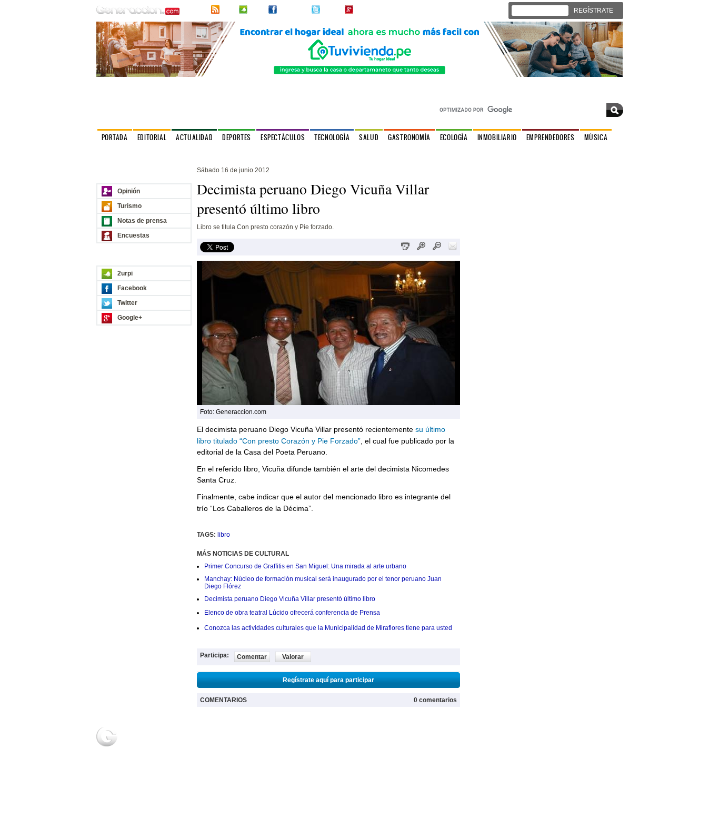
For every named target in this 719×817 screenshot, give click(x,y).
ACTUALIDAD (194, 137)
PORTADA (115, 137)
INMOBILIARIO (497, 137)
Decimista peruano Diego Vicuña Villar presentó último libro (289, 599)
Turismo (129, 206)
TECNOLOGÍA (331, 137)
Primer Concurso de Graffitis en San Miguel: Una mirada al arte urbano (305, 566)
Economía (484, 751)
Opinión (128, 191)
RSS (228, 9)
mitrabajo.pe (488, 761)
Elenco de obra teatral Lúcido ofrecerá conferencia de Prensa (292, 612)
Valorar (293, 657)
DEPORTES (236, 137)
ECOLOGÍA (454, 137)
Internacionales (153, 151)
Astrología (275, 151)
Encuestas (133, 235)
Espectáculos (169, 761)
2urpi (256, 9)
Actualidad (165, 742)
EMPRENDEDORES (550, 137)
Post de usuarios (254, 761)
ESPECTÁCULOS (283, 137)
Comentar (252, 657)
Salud (158, 770)
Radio (398, 742)
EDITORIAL (151, 137)
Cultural (239, 151)
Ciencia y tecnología (165, 783)
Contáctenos (605, 94)
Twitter (331, 9)
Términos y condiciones (592, 811)
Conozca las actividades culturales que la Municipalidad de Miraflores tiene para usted (328, 628)
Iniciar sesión (543, 10)
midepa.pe (485, 742)
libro (223, 534)
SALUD (368, 137)
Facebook (293, 9)
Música (400, 751)
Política (110, 151)
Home (238, 742)
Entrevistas (201, 151)
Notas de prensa (142, 220)
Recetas (322, 751)
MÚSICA (596, 137)
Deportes (163, 751)
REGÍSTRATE (593, 10)
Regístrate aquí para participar (328, 680)
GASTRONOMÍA (409, 137)
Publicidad (565, 742)
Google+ (367, 9)
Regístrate (244, 751)
